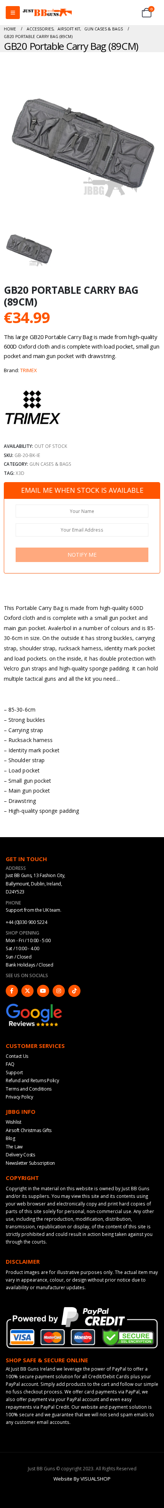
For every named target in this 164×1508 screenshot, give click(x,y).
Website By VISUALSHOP (82, 1478)
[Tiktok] (74, 991)
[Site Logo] (47, 12)
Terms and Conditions (28, 1089)
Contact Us (17, 1056)
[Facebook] (12, 991)
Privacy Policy (19, 1097)
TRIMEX (28, 370)
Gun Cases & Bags (50, 464)
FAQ (10, 1064)
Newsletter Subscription (30, 1163)
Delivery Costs (20, 1154)
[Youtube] (43, 991)
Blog (10, 1138)
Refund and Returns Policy (32, 1080)
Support (14, 1072)
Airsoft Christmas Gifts (28, 1130)
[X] (27, 991)
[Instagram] (59, 991)
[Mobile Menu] (13, 12)
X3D (20, 473)
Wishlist (13, 1122)
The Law (14, 1146)
